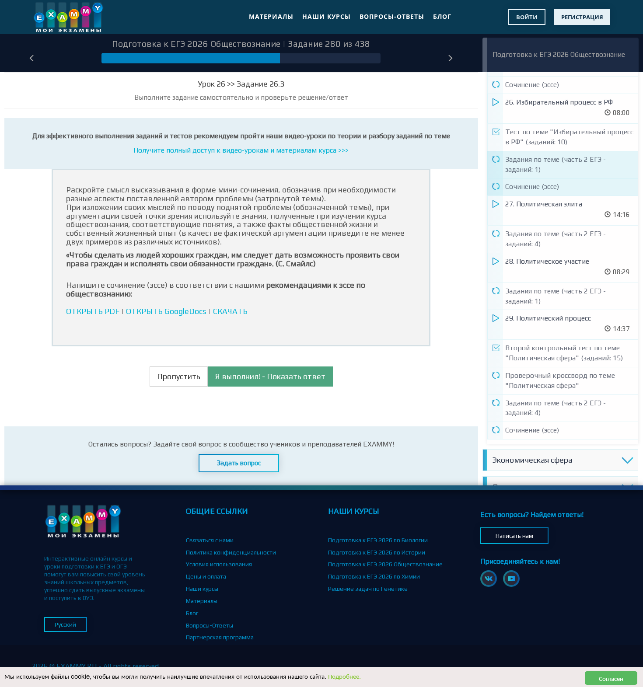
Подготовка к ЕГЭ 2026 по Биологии (378, 540)
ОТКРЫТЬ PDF (92, 311)
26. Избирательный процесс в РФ (559, 102)
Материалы (271, 16)
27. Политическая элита (543, 204)
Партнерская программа (220, 637)
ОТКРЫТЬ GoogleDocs (166, 311)
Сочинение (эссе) (532, 84)
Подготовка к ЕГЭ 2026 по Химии (374, 576)
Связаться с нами (210, 540)
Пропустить (178, 376)
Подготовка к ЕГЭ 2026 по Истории (376, 552)
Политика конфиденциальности (231, 552)
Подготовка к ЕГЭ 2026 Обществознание (559, 54)
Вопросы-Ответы (392, 16)
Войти (527, 17)
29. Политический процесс (548, 318)
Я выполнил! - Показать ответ (270, 376)
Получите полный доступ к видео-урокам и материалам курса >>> (241, 150)
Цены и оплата (206, 576)
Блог (442, 16)
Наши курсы (326, 16)
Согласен (611, 678)
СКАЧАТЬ (230, 311)
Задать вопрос (239, 463)
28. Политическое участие (547, 261)
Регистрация (582, 17)
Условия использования (219, 564)
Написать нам (514, 535)
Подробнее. (344, 675)
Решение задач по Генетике (368, 588)
